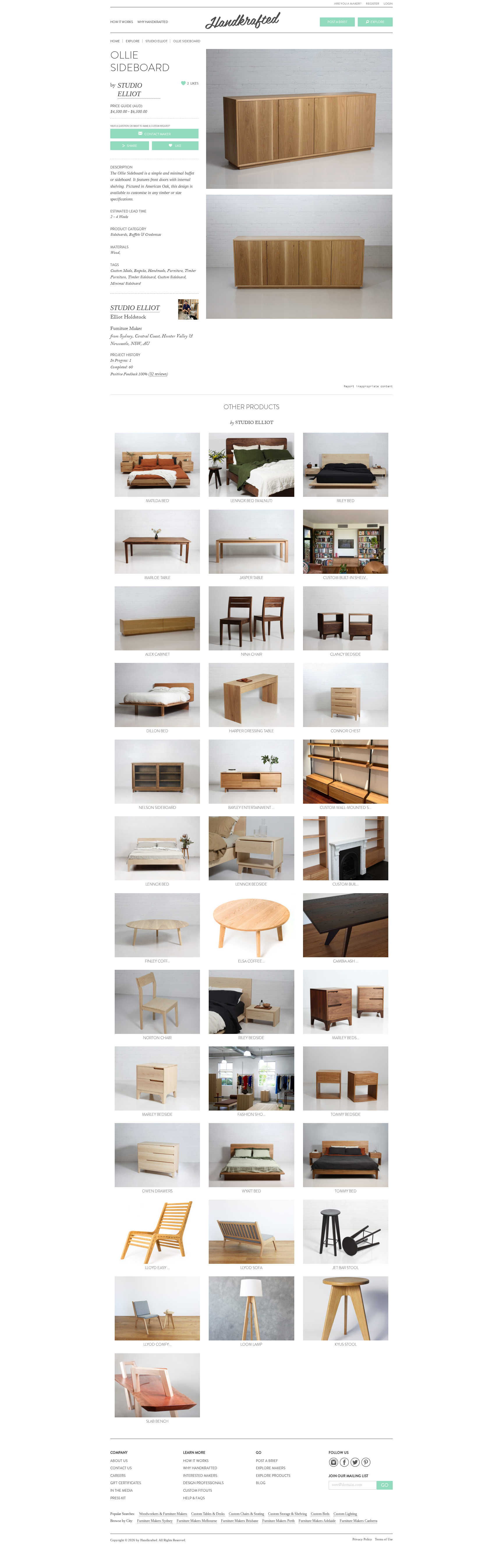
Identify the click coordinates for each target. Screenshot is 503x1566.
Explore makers (270, 1468)
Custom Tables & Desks (208, 1514)
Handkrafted (243, 22)
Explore (378, 22)
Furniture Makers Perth (278, 1521)
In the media (121, 1490)
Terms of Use (384, 1539)
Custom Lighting (345, 1514)
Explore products (273, 1475)
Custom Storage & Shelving (287, 1514)
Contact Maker (157, 134)
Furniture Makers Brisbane (239, 1521)
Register (372, 3)
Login (388, 3)
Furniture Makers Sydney (155, 1521)
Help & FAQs (194, 1498)
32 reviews (158, 374)
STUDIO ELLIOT (130, 90)
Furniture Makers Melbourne (197, 1521)
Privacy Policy (362, 1539)
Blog (260, 1483)
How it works (121, 22)
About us (118, 1460)
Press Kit (118, 1498)
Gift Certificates (125, 1483)
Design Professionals (203, 1483)
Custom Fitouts (197, 1490)
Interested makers (200, 1475)
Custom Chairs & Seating (246, 1514)
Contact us (121, 1468)
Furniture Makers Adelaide (317, 1521)
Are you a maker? (348, 3)
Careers (117, 1475)
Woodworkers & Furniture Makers (163, 1514)
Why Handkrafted (152, 22)
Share (132, 145)
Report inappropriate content (368, 386)
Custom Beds (320, 1514)
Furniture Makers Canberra (358, 1521)
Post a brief (337, 22)
